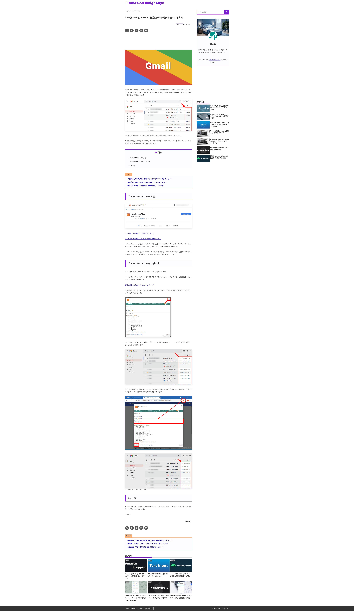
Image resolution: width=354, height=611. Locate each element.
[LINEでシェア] (136, 30)
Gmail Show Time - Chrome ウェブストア (140, 233)
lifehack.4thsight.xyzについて (134, 608)
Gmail (189, 521)
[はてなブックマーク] (141, 30)
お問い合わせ (149, 608)
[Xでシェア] (127, 30)
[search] (226, 12)
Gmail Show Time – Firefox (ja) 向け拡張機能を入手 (144, 238)
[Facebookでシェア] (132, 30)
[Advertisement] (158, 41)
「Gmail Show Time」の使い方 (140, 161)
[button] (146, 30)
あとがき (132, 165)
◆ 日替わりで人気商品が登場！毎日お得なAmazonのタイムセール (149, 179)
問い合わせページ (215, 59)
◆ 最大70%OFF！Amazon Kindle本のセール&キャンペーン (147, 182)
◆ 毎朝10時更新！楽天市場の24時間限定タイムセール (145, 185)
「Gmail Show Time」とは (139, 158)
